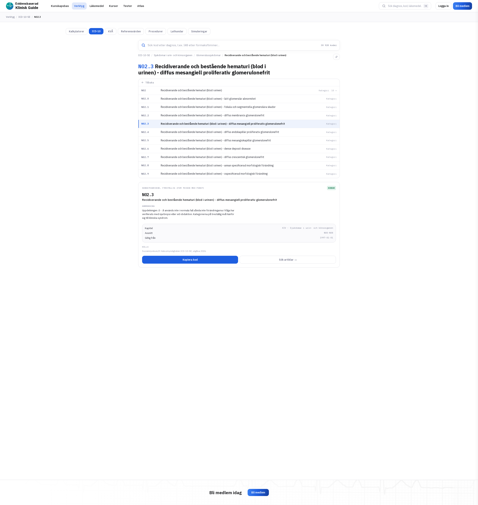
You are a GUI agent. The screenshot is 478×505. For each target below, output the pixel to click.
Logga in (443, 6)
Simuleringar (199, 31)
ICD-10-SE (24, 17)
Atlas (140, 6)
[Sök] (384, 6)
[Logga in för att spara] (336, 57)
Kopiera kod (190, 259)
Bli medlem (462, 6)
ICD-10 (96, 31)
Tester (127, 6)
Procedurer (156, 31)
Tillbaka (149, 82)
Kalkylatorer (76, 31)
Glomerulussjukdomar (208, 55)
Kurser (113, 6)
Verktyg (79, 6)
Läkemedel (97, 6)
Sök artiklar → (288, 259)
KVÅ (110, 31)
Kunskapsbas (60, 6)
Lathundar (177, 31)
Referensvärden (131, 31)
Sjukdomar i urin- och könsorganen (173, 55)
